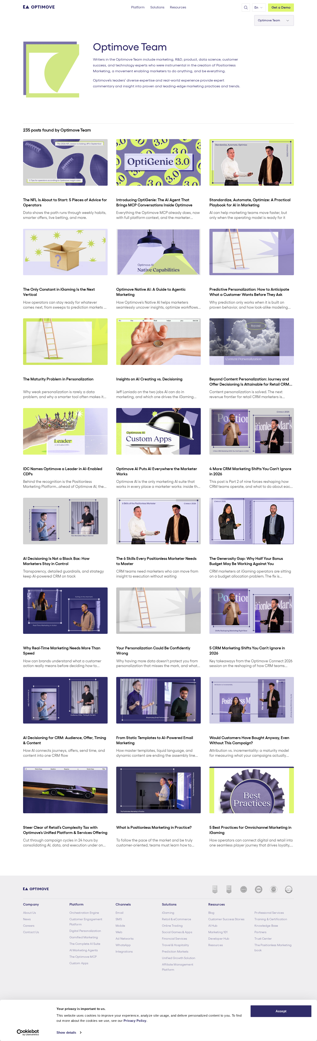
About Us (29, 912)
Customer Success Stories (226, 919)
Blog (211, 912)
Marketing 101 (218, 932)
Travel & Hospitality (175, 945)
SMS (119, 919)
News (27, 919)
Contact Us (31, 932)
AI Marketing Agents (83, 950)
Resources (215, 945)
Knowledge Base (266, 925)
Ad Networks (124, 938)
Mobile (120, 925)
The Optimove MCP (83, 956)
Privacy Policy (135, 1020)
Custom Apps (78, 963)
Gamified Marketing (83, 937)
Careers (28, 925)
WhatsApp (123, 945)
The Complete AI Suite (84, 943)
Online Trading (172, 925)
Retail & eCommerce (176, 919)
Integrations (124, 951)
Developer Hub (218, 938)
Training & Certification (270, 919)
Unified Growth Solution (178, 958)
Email (119, 912)
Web (119, 932)
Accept (281, 1011)
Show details (66, 1032)
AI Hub (213, 925)
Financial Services (174, 938)
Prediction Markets (175, 951)
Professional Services (269, 912)
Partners (260, 932)
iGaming (168, 912)
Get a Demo (280, 7)
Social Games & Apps (177, 932)
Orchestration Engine (84, 912)
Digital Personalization (85, 931)
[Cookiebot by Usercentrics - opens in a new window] (28, 1032)
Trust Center (263, 938)
